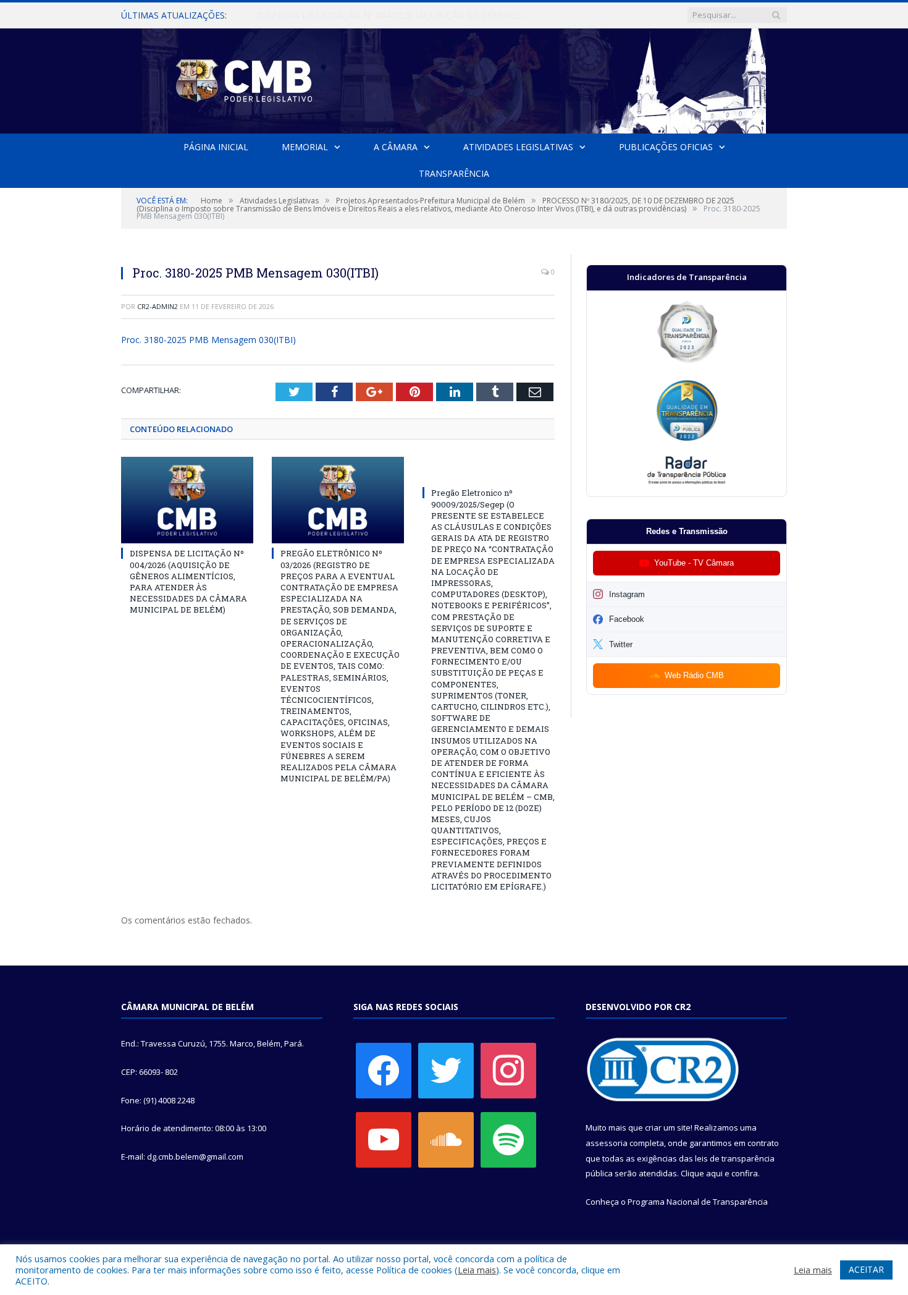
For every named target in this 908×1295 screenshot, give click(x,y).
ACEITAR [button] (866, 1269)
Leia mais (477, 1269)
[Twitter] (446, 1070)
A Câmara (396, 147)
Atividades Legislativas (518, 147)
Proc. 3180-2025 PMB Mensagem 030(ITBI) (208, 340)
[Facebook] (383, 1070)
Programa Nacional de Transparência (698, 1201)
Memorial (305, 147)
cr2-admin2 (157, 306)
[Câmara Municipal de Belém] (454, 78)
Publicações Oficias (666, 147)
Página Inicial (215, 147)
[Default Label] (383, 1139)
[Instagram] (508, 1070)
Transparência (454, 173)
